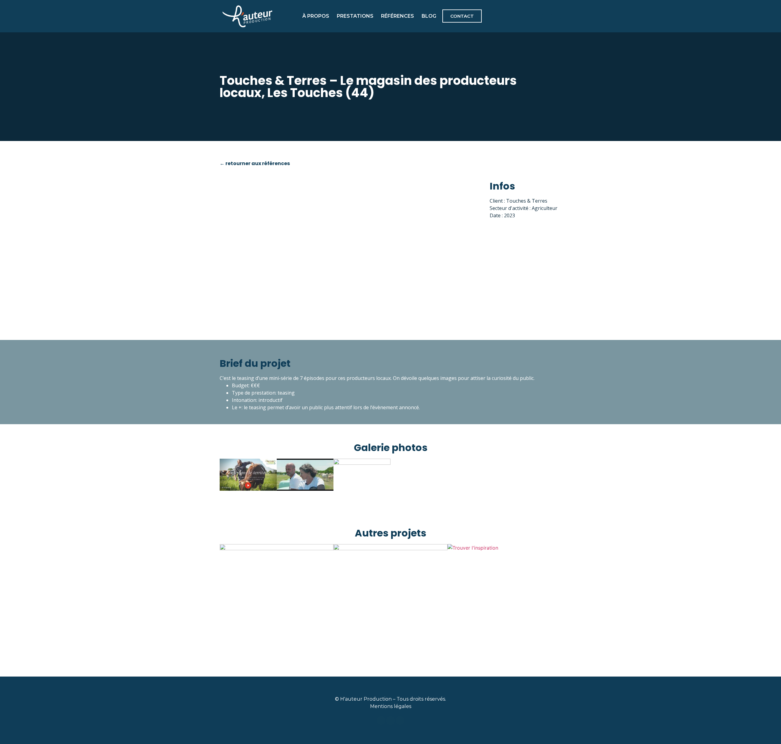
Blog (429, 16)
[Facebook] (537, 16)
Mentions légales (390, 706)
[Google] (556, 16)
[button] (351, 247)
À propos (315, 16)
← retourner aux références (255, 163)
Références (397, 16)
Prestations (355, 16)
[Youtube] (547, 16)
